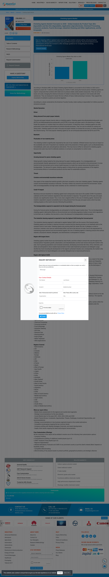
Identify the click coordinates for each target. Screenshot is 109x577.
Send (43, 316)
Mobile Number (67, 287)
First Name (42, 280)
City (64, 296)
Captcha (41, 303)
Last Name (66, 280)
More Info (67, 572)
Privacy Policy (60, 313)
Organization (42, 296)
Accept (60, 572)
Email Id (41, 287)
